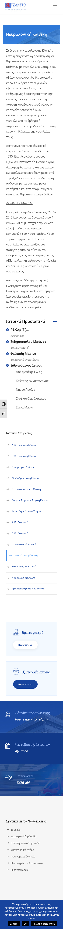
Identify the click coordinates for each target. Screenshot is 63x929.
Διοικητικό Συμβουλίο (23, 836)
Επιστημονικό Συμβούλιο (25, 843)
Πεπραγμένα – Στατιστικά (27, 863)
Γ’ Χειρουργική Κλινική (24, 467)
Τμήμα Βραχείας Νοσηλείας (28, 588)
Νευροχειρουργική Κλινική (26, 489)
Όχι (25, 923)
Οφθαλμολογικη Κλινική (26, 478)
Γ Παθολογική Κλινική (24, 544)
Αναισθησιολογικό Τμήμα (26, 511)
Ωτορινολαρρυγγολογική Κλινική (30, 500)
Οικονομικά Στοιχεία (23, 856)
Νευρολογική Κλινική (26, 555)
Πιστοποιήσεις (20, 870)
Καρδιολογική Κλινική (24, 566)
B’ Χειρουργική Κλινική (24, 456)
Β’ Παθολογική (20, 533)
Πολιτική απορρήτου (44, 923)
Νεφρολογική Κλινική (24, 577)
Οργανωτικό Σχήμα (22, 849)
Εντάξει (14, 923)
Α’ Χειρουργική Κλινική (24, 445)
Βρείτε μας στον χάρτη (31, 719)
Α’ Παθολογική (20, 522)
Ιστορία (15, 829)
